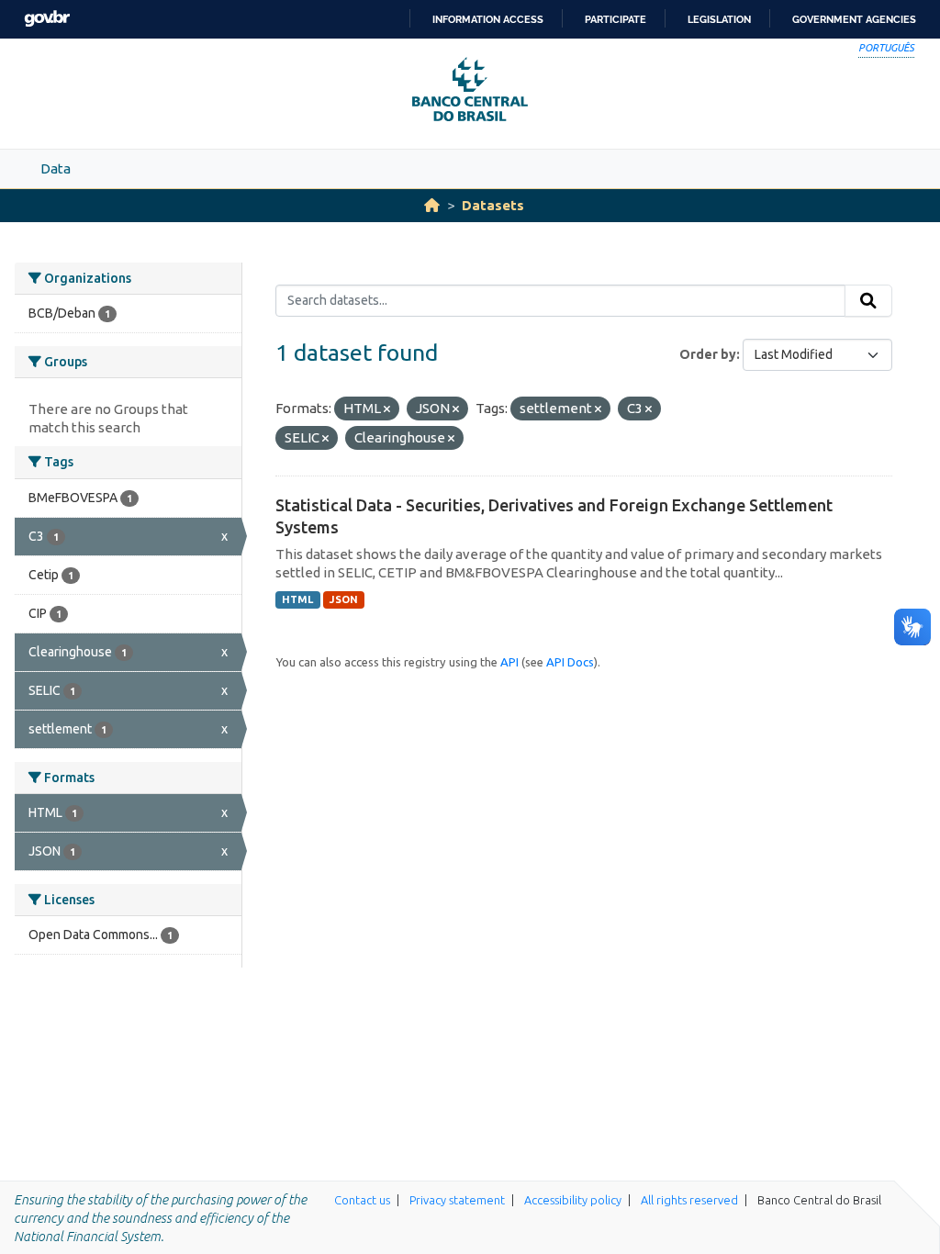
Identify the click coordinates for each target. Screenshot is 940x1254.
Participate (615, 19)
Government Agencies (854, 19)
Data (55, 168)
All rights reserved (689, 1199)
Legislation (719, 19)
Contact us (362, 1199)
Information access (487, 19)
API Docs (570, 661)
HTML (297, 599)
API (509, 661)
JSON (344, 599)
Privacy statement (457, 1199)
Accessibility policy (572, 1199)
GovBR (47, 19)
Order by (707, 354)
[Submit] (868, 301)
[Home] (432, 205)
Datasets (493, 205)
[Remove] (387, 409)
